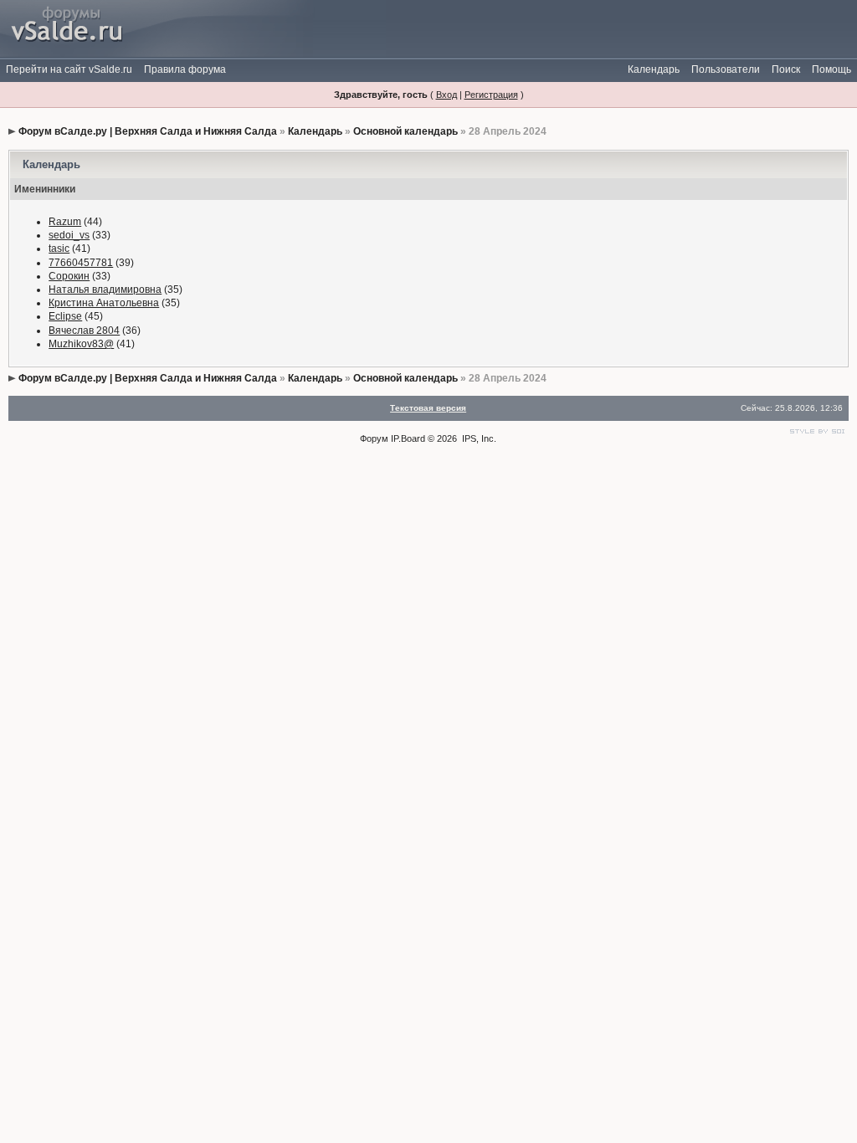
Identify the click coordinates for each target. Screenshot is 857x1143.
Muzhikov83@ (81, 344)
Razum (65, 222)
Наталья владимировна (105, 289)
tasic (59, 248)
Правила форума (185, 69)
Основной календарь (405, 131)
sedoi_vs (69, 235)
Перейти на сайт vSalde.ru (69, 69)
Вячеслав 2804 (84, 330)
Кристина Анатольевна (104, 303)
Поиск (786, 69)
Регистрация (491, 95)
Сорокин (69, 276)
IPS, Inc (478, 438)
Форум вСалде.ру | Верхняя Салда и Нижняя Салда (147, 131)
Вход (446, 95)
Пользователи (725, 69)
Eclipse (65, 316)
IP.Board (408, 438)
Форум (374, 438)
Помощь (831, 69)
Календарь (654, 69)
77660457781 (81, 263)
